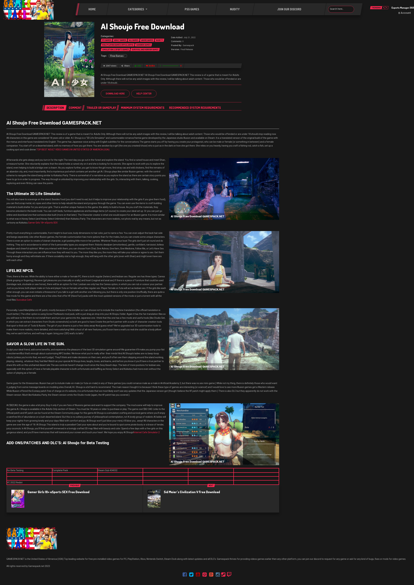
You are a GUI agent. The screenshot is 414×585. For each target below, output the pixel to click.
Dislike (152, 66)
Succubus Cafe (24, 299)
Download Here (115, 93)
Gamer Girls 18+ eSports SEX (43, 222)
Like (139, 66)
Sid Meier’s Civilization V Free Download (192, 492)
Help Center (144, 93)
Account (406, 12)
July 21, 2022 (190, 37)
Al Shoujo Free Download (142, 26)
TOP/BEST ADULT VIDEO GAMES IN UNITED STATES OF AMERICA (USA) (72, 149)
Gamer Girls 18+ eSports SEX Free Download (58, 492)
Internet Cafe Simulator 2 (147, 432)
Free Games (117, 55)
